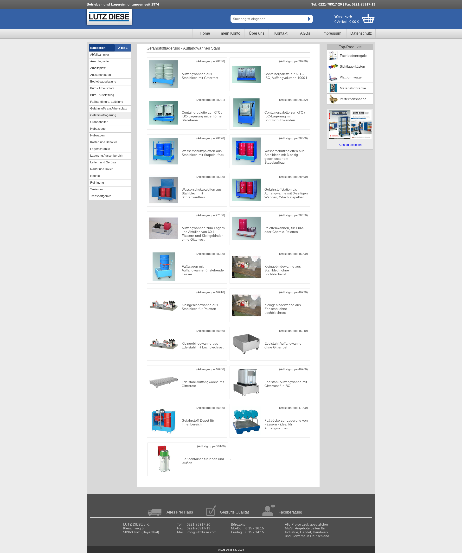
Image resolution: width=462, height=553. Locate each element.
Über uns (256, 33)
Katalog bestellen (350, 145)
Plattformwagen (352, 77)
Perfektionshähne (353, 99)
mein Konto (230, 33)
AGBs (305, 33)
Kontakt (280, 33)
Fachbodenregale (353, 56)
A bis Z (123, 48)
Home (205, 33)
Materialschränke (353, 88)
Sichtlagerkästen (352, 66)
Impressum (331, 33)
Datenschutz (361, 33)
